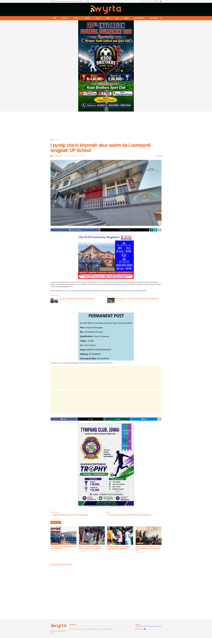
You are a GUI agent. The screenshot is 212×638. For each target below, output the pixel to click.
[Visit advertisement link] (106, 66)
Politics (64, 18)
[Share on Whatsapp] (151, 229)
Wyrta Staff (58, 156)
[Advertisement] (106, 125)
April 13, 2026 (139, 552)
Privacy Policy (63, 1)
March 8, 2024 (67, 156)
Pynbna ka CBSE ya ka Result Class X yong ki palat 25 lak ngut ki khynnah (118, 547)
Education (57, 139)
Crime (107, 18)
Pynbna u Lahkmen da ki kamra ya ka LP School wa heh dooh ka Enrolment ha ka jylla (148, 548)
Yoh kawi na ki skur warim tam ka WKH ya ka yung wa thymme (76, 298)
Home (54, 18)
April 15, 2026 (63, 300)
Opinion (87, 18)
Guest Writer (154, 18)
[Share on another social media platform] (159, 229)
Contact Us (57, 1)
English (126, 18)
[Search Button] (160, 18)
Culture (76, 18)
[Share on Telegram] (155, 229)
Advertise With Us (70, 1)
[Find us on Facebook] (154, 1)
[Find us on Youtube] (160, 1)
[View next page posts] (107, 308)
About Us (52, 1)
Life (117, 18)
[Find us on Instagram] (158, 1)
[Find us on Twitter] (156, 1)
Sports (97, 18)
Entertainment (139, 18)
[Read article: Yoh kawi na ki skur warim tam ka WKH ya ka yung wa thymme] (54, 300)
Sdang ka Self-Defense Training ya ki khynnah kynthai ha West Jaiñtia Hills (137, 298)
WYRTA (56, 631)
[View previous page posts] (104, 308)
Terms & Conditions (79, 1)
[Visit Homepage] (106, 9)
